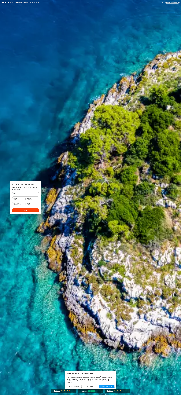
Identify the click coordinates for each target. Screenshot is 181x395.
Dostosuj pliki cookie (74, 386)
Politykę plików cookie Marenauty (80, 380)
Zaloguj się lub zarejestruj (171, 2)
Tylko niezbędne (90, 386)
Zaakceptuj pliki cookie (107, 386)
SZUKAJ (26, 210)
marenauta (7, 2)
